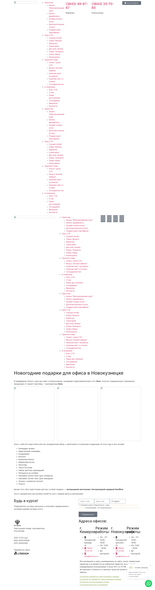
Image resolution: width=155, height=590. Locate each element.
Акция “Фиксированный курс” (56, 8)
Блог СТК (53, 90)
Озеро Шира (54, 54)
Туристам (48, 2)
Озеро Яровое (55, 40)
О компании (49, 87)
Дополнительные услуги (77, 228)
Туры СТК (48, 35)
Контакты (53, 106)
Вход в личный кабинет (76, 263)
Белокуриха (54, 57)
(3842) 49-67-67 (77, 6)
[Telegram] (109, 219)
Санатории (54, 46)
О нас (51, 92)
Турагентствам (51, 60)
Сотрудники (54, 100)
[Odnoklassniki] (122, 219)
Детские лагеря (56, 49)
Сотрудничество (56, 84)
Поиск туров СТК (74, 261)
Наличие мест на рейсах (77, 266)
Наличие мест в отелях (76, 269)
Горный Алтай (55, 38)
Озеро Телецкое (56, 51)
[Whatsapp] (103, 219)
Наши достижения (74, 282)
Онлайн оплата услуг (75, 225)
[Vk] (115, 219)
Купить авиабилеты (75, 223)
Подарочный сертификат (77, 231)
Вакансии (53, 103)
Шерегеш (53, 43)
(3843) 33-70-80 (103, 6)
